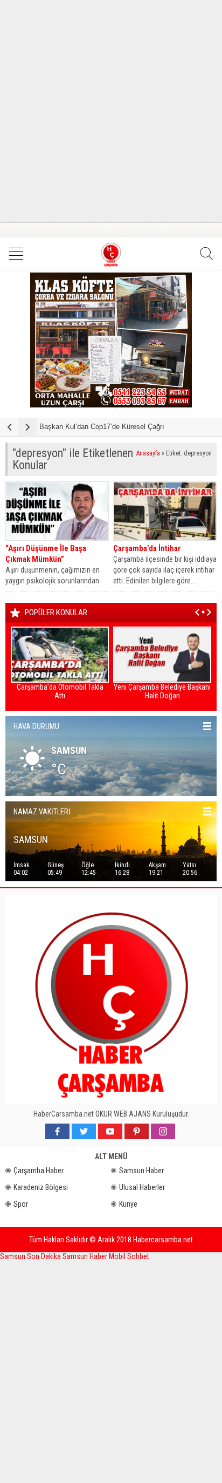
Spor (20, 1204)
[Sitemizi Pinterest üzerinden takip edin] (136, 1131)
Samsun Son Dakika (31, 1256)
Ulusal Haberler (142, 1187)
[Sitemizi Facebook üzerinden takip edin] (57, 1131)
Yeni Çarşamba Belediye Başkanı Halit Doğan (162, 691)
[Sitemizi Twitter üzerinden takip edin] (84, 1131)
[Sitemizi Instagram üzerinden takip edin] (163, 1131)
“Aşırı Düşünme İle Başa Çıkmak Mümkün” (45, 553)
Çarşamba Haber (38, 1170)
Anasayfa (148, 453)
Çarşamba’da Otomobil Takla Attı (60, 691)
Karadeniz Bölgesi (40, 1187)
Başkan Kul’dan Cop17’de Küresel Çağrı (101, 427)
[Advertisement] (111, 111)
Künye (128, 1204)
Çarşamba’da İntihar (147, 548)
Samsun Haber (141, 1170)
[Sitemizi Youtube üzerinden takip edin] (110, 1131)
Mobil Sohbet (129, 1256)
